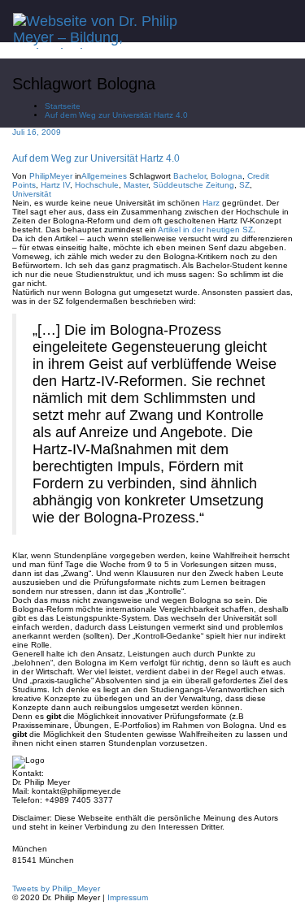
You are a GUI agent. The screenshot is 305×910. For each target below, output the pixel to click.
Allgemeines (104, 175)
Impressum (127, 897)
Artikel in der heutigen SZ (205, 229)
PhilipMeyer (50, 175)
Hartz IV (55, 184)
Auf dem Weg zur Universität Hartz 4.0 (116, 114)
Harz (211, 202)
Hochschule (97, 184)
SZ (244, 184)
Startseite (63, 106)
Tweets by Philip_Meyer (56, 888)
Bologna (226, 175)
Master (136, 184)
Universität (31, 193)
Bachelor (189, 175)
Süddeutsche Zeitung (193, 184)
